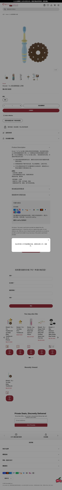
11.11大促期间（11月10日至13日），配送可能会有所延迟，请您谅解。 (31, 1)
